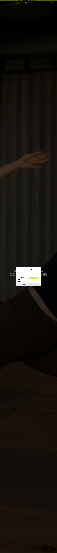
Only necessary (22, 277)
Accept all (34, 277)
